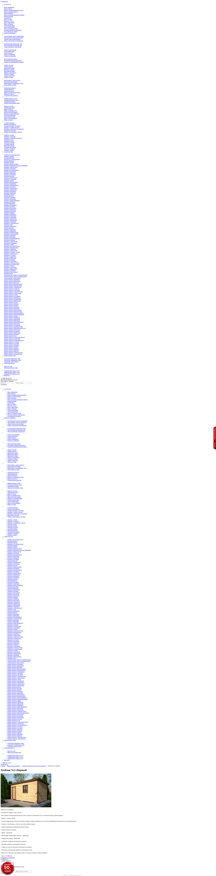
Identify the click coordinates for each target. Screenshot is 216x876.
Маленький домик (9, 71)
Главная (3, 766)
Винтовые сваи (8, 364)
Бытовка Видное (9, 196)
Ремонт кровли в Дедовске (11, 288)
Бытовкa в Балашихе (10, 193)
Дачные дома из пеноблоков (12, 39)
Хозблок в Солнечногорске (12, 155)
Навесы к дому (8, 104)
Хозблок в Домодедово (10, 250)
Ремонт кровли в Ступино (11, 342)
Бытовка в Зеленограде (10, 177)
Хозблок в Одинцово (10, 179)
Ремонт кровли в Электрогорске (13, 352)
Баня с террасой (8, 24)
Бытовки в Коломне (10, 235)
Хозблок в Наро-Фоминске (12, 200)
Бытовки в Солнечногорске (12, 159)
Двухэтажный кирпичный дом (13, 45)
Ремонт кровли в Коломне (11, 307)
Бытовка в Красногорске (11, 164)
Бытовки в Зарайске (10, 270)
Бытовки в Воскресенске (11, 232)
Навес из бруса (8, 109)
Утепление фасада (9, 363)
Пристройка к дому (9, 79)
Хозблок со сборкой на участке (13, 138)
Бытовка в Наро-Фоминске (12, 238)
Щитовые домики (9, 69)
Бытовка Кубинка (9, 161)
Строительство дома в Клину (12, 278)
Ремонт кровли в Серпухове (12, 339)
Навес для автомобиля (10, 118)
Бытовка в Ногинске (10, 211)
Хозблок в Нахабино (10, 171)
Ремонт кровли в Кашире (11, 304)
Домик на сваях (8, 77)
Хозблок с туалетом (9, 136)
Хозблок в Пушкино (10, 199)
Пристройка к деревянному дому (13, 83)
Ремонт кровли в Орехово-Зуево (13, 326)
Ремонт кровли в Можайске (12, 319)
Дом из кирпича (8, 42)
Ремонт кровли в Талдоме (11, 343)
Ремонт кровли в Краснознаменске (14, 314)
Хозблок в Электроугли (11, 253)
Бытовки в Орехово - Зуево (12, 252)
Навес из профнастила (10, 110)
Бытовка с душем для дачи (11, 127)
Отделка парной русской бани (12, 30)
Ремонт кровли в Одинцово (12, 325)
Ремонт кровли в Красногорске (13, 311)
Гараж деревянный (9, 54)
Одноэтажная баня (9, 25)
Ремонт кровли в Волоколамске (13, 284)
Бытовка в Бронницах (10, 205)
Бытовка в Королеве (10, 173)
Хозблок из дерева (9, 142)
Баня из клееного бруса (10, 12)
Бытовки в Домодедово (11, 241)
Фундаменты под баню (10, 31)
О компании (4, 1)
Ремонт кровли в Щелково (11, 349)
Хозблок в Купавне (9, 206)
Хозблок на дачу (8, 139)
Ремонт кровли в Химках (11, 346)
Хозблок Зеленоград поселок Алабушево (16, 165)
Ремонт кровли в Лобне (11, 316)
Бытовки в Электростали (11, 223)
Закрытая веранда (9, 91)
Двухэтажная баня (9, 27)
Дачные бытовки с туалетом (12, 126)
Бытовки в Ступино (10, 255)
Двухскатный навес (9, 117)
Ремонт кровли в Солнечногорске (14, 340)
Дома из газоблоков (9, 33)
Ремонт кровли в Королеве (11, 308)
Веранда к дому (8, 86)
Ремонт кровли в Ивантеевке (12, 301)
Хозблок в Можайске (10, 231)
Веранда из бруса (9, 94)
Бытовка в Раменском (10, 190)
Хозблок (6, 133)
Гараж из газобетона (10, 56)
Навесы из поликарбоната (11, 113)
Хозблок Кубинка (9, 158)
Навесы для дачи (9, 106)
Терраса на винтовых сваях (12, 103)
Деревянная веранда (10, 88)
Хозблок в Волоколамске (11, 185)
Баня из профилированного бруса (13, 10)
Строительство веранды (11, 95)
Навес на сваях (8, 120)
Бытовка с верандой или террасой (14, 129)
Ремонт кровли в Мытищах (12, 320)
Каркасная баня (8, 16)
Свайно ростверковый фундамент (14, 62)
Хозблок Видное (9, 228)
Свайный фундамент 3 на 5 (12, 371)
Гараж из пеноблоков (10, 50)
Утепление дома (8, 357)
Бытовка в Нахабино (10, 183)
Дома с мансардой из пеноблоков (13, 40)
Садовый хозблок (9, 144)
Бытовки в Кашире (9, 259)
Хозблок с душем (9, 135)
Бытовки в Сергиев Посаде (12, 246)
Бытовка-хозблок (9, 141)
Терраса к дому (8, 97)
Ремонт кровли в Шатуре (11, 351)
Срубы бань (7, 18)
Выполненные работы (10, 153)
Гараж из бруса (8, 53)
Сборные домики (9, 74)
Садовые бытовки (9, 123)
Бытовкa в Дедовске (10, 186)
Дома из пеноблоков (10, 34)
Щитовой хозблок (9, 145)
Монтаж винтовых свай (11, 367)
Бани (5, 6)
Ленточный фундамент (10, 59)
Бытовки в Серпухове (10, 267)
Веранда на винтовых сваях (12, 92)
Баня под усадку (8, 21)
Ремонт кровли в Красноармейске (14, 313)
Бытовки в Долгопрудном (11, 263)
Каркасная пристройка (10, 82)
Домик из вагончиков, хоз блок (13, 132)
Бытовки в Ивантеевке (10, 269)
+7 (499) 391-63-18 (6, 378)
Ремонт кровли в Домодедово (12, 293)
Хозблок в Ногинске (10, 209)
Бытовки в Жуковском (10, 220)
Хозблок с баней (9, 150)
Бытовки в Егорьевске (10, 243)
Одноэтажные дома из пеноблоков (14, 36)
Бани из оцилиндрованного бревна (14, 15)
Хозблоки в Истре (9, 194)
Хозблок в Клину (9, 162)
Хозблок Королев (9, 176)
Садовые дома (8, 63)
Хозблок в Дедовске (10, 168)
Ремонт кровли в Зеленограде (12, 299)
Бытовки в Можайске (10, 226)
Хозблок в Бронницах (10, 218)
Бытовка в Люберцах (10, 249)
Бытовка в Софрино (10, 214)
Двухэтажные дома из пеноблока (13, 37)
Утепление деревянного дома (12, 360)
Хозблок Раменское (9, 203)
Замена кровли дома (10, 355)
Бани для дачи (8, 19)
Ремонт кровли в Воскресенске (13, 285)
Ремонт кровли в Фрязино (11, 345)
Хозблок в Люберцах (10, 256)
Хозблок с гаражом (9, 148)
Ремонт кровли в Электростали (13, 354)
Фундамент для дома (10, 57)
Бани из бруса (8, 9)
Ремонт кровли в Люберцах (12, 317)
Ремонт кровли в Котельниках (13, 310)
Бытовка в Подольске (10, 208)
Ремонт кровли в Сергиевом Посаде (14, 337)
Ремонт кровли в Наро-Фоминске (13, 322)
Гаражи (6, 48)
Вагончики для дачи (10, 130)
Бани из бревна (8, 13)
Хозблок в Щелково (9, 237)
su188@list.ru (4, 764)
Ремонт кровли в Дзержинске (12, 287)
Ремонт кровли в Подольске (12, 329)
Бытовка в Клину (9, 156)
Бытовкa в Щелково (10, 229)
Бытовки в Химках (9, 240)
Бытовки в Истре (9, 180)
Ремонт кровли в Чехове (11, 348)
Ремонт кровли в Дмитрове (12, 290)
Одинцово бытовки (9, 197)
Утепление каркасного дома (12, 358)
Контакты (7, 375)
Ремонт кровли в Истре (11, 302)
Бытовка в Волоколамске (11, 170)
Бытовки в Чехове (9, 266)
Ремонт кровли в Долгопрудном (13, 291)
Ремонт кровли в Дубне (11, 294)
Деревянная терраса (9, 101)
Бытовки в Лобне (9, 244)
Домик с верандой (9, 75)
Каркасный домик (9, 68)
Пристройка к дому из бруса (12, 80)
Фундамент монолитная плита (13, 60)
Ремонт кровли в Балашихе (12, 279)
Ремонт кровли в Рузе (10, 336)
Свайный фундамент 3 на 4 (12, 372)
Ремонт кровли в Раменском (12, 332)
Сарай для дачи (8, 152)
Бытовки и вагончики (10, 121)
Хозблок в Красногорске (11, 182)
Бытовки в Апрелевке (10, 261)
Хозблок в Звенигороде (11, 188)
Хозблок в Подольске (10, 215)
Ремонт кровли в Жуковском (12, 298)
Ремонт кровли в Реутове (11, 334)
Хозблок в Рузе (8, 225)
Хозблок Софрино (9, 212)
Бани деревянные (9, 7)
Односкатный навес (10, 115)
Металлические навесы (10, 112)
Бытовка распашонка (10, 124)
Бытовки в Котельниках (11, 272)
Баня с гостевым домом (11, 28)
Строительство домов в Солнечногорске (15, 275)
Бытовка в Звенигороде (11, 167)
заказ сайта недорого (75, 875)
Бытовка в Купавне (9, 202)
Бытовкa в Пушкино (10, 174)
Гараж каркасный (9, 51)
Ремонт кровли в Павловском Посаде (15, 328)
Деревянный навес (9, 107)
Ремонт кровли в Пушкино (12, 331)
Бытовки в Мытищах (10, 258)
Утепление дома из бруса (11, 361)
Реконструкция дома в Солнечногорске (15, 276)
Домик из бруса (8, 66)
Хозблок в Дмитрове (10, 221)
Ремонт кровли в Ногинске (12, 323)
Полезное (7, 369)
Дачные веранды (9, 89)
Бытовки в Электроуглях (11, 234)
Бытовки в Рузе (8, 273)
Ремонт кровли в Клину (11, 305)
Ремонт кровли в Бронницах (12, 281)
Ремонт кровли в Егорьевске (12, 296)
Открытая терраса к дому (11, 100)
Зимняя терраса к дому (10, 98)
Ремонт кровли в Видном (11, 282)
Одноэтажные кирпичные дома (13, 44)
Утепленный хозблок (10, 147)
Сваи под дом (8, 366)
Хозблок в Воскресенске (11, 247)
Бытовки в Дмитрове (10, 217)
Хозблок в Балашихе (10, 191)
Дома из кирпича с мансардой (12, 47)
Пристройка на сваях (10, 85)
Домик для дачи (8, 65)
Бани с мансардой (9, 22)
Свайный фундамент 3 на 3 (12, 374)
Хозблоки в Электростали (11, 264)
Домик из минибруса (10, 72)
